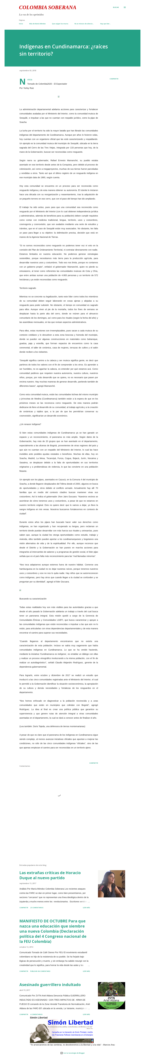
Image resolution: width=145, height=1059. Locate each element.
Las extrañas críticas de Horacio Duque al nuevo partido (50, 875)
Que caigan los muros (60, 24)
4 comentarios (36, 1014)
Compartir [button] (114, 79)
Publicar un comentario (40, 971)
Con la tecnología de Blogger (74, 1053)
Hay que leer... (105, 24)
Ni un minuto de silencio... (84, 24)
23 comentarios (36, 908)
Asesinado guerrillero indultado (50, 984)
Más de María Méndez (37, 24)
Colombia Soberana (47, 7)
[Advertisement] (55, 837)
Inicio (21, 24)
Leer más (86, 908)
